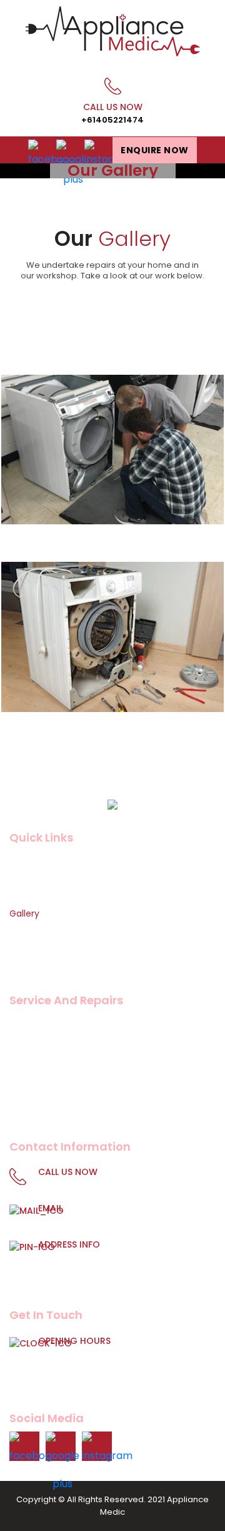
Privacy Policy (38, 947)
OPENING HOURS (124, 1362)
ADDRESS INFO (120, 1259)
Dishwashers (36, 1060)
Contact (27, 930)
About (22, 879)
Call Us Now (112, 113)
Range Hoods (37, 1093)
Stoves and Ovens (49, 1077)
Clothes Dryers (41, 1110)
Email (116, 1215)
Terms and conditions (57, 964)
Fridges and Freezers (53, 1043)
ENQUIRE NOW (155, 150)
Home (22, 863)
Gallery (24, 913)
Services (27, 896)
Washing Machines (50, 1026)
